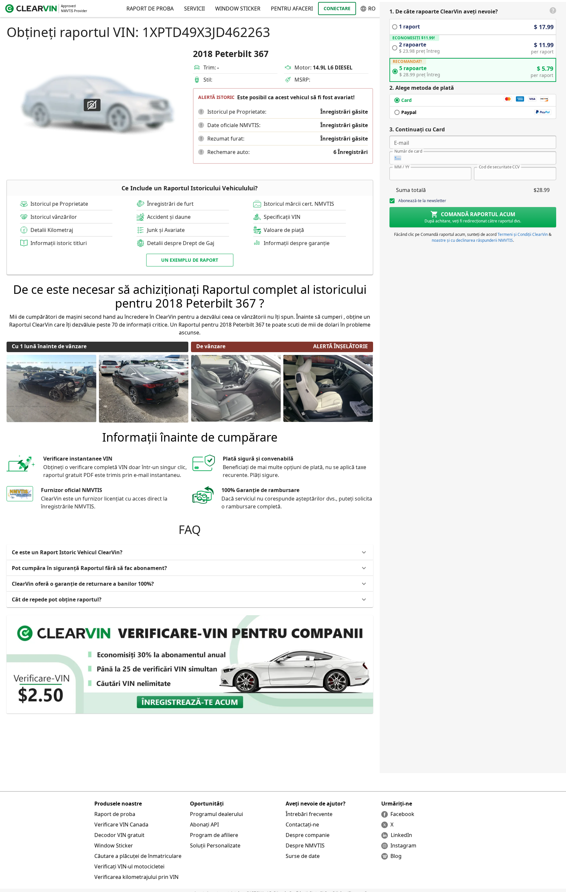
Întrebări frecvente (309, 814)
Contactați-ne (302, 824)
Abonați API (204, 824)
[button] (201, 112)
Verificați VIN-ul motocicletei (129, 866)
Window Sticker (237, 8)
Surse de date (303, 856)
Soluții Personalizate (215, 845)
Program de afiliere (214, 835)
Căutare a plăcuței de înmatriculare (137, 856)
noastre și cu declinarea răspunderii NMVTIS (472, 240)
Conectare (337, 8)
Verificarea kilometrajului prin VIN (136, 877)
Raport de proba (114, 814)
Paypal (408, 112)
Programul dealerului (216, 814)
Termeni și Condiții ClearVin (523, 234)
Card (406, 100)
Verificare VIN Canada (121, 824)
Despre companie (308, 835)
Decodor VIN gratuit (119, 835)
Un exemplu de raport (189, 260)
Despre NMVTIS (305, 845)
